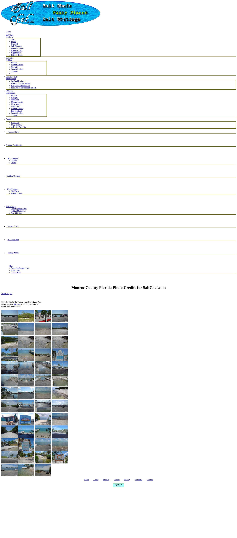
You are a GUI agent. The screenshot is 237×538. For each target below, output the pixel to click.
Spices (13, 42)
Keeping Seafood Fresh (20, 86)
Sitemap (106, 480)
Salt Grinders (16, 46)
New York (15, 106)
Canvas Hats (16, 272)
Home (8, 32)
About (95, 480)
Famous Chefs (13, 132)
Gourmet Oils (16, 50)
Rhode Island (16, 111)
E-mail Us (15, 123)
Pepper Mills (16, 53)
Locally (14, 160)
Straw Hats (15, 270)
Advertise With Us (18, 127)
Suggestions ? (16, 125)
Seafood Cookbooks (14, 145)
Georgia (14, 67)
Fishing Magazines (18, 211)
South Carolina (17, 69)
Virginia (14, 71)
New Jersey (15, 104)
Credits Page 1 (6, 294)
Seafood (14, 44)
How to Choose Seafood (20, 83)
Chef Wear (15, 191)
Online (13, 163)
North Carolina (17, 65)
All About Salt (13, 240)
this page (17, 304)
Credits (117, 480)
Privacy (127, 480)
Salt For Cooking (13, 176)
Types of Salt (13, 226)
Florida (14, 62)
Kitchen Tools (16, 193)
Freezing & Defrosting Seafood (23, 88)
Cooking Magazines (19, 209)
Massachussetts (17, 102)
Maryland (15, 100)
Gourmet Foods (17, 48)
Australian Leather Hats (20, 268)
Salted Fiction (16, 213)
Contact (150, 480)
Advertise (138, 480)
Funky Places (13, 253)
